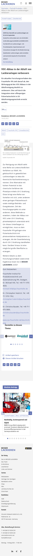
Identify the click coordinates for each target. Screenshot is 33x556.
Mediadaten (5, 476)
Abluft (4, 130)
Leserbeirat (4, 467)
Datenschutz (5, 501)
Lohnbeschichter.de (7, 489)
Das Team (4, 462)
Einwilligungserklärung (8, 504)
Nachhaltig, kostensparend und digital (15, 421)
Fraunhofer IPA (12, 130)
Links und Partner (6, 469)
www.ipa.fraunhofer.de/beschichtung (16, 321)
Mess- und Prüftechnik (22, 416)
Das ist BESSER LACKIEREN (9, 459)
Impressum (4, 506)
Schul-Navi (4, 491)
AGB (2, 499)
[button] (11, 344)
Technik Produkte (16, 8)
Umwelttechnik (17, 18)
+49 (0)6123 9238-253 (8, 530)
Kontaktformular (6, 538)
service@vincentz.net (7, 535)
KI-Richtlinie (5, 464)
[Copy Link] (2, 123)
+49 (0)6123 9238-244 (8, 533)
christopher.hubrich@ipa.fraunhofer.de (16, 300)
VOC (3, 134)
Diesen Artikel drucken (14, 358)
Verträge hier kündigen (8, 479)
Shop (2, 484)
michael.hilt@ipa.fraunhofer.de (15, 289)
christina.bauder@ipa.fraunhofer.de (16, 314)
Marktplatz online (6, 481)
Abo (2, 486)
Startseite (4, 8)
